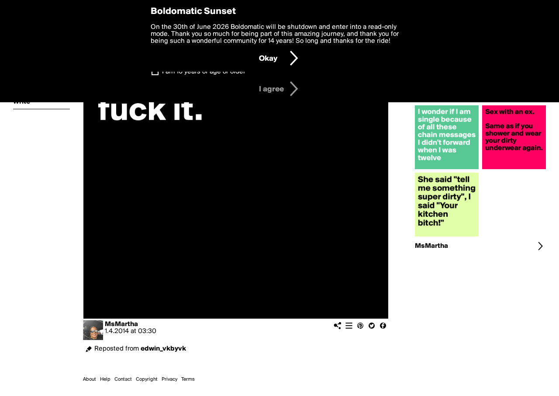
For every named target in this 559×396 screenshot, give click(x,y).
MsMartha (121, 324)
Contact (123, 379)
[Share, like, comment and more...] (447, 169)
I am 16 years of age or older (203, 71)
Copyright (147, 379)
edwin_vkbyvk (163, 348)
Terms (188, 379)
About (89, 379)
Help (105, 379)
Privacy (169, 379)
